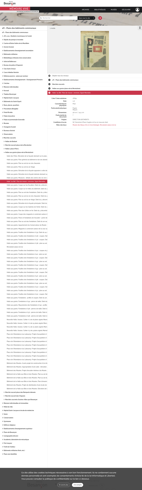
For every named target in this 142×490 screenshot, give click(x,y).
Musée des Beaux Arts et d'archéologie (86, 125)
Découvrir (126, 9)
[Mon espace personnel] (137, 10)
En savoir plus (63, 485)
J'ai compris (77, 485)
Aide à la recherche (47, 21)
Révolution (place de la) (108, 125)
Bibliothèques (100, 9)
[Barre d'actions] (140, 28)
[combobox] (86, 18)
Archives (85, 9)
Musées (114, 9)
